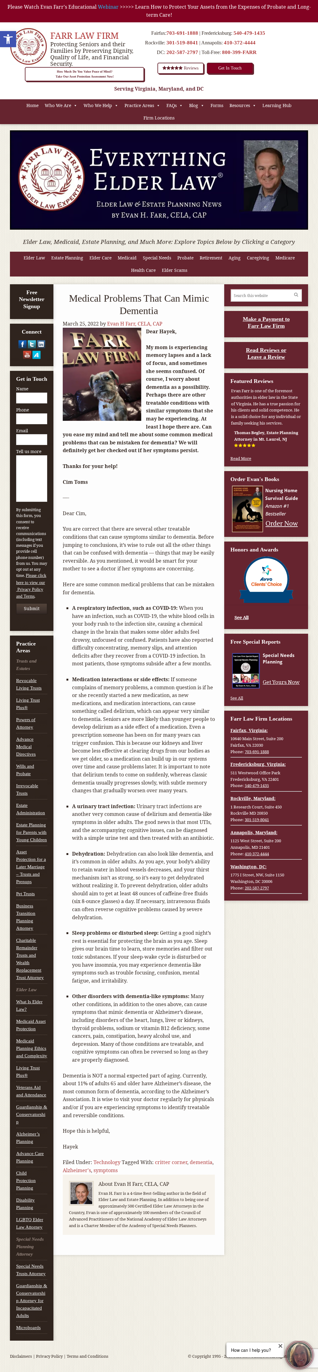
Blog (193, 105)
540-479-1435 (249, 33)
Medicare (285, 258)
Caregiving (258, 258)
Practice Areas (139, 105)
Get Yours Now (281, 682)
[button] (8, 39)
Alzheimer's (77, 1170)
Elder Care (100, 258)
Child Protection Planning (26, 1180)
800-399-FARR (239, 52)
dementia (201, 1162)
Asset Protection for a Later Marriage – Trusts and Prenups (31, 866)
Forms (217, 105)
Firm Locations (159, 118)
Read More (240, 458)
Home (32, 105)
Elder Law (34, 258)
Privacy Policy (49, 1356)
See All (241, 617)
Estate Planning (67, 258)
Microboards (28, 1327)
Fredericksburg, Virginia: (258, 764)
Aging (235, 258)
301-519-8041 (182, 43)
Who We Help (98, 105)
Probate (185, 258)
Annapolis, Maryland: (253, 832)
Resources (239, 105)
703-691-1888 (182, 33)
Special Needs (157, 258)
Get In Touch (230, 68)
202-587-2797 (182, 52)
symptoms (105, 1170)
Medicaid (127, 258)
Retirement (211, 258)
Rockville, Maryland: (252, 798)
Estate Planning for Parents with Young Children (31, 832)
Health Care (143, 270)
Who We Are (58, 105)
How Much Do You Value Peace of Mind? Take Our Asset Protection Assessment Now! (85, 74)
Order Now (282, 523)
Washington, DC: (248, 867)
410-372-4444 (240, 43)
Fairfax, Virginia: (249, 730)
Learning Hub (277, 105)
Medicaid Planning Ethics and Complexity (31, 1048)
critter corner (171, 1162)
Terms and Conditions (87, 1356)
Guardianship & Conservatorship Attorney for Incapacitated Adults (31, 1300)
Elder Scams (174, 270)
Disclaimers (21, 1356)
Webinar (108, 6)
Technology (106, 1162)
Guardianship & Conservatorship (31, 1114)
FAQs (171, 105)
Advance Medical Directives (26, 747)
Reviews (190, 68)
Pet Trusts (25, 893)
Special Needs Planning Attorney (30, 1247)
